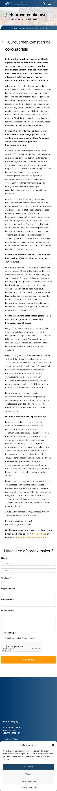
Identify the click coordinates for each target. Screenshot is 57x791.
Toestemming (8, 633)
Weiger (28, 774)
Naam (4, 558)
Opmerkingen (7, 610)
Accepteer (28, 767)
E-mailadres (7, 599)
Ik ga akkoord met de (20, 638)
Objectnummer (8, 589)
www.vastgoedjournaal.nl (20, 524)
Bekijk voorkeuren (28, 781)
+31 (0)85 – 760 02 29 (36, 534)
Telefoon (6, 578)
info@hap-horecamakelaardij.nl (31, 537)
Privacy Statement (28, 787)
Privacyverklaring (28, 638)
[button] (53, 745)
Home (13, 28)
